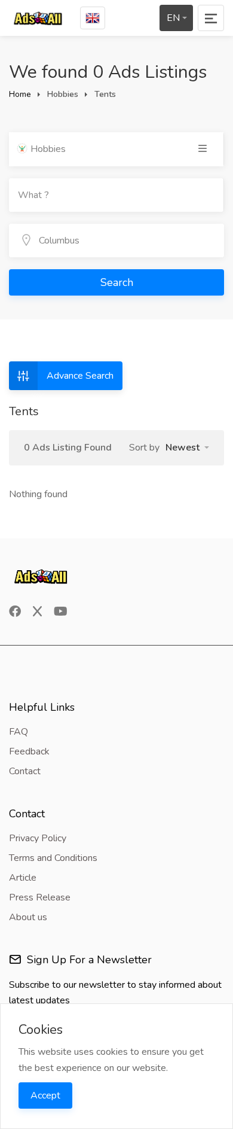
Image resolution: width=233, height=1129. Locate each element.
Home (20, 94)
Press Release (39, 897)
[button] (187, 448)
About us (28, 917)
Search (116, 282)
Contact (25, 771)
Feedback (29, 751)
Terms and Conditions (53, 858)
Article (22, 877)
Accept (45, 1095)
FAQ (18, 731)
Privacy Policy (37, 838)
